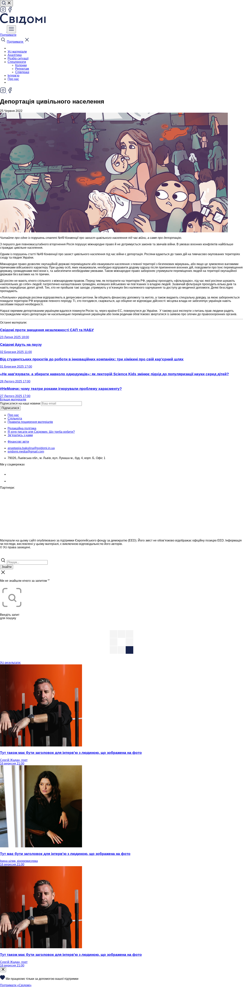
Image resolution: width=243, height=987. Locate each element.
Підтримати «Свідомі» (16, 985)
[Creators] (7, 555)
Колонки (21, 65)
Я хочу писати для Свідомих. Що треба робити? (41, 431)
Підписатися (10, 408)
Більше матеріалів (13, 399)
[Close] (3, 969)
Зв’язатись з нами (20, 435)
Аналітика (15, 55)
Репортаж (22, 68)
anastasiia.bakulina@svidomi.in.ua (31, 448)
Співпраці (22, 72)
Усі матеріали (17, 51)
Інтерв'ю (13, 75)
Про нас (13, 79)
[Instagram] (3, 11)
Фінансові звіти (18, 441)
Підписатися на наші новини (20, 403)
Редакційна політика (22, 428)
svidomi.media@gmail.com (26, 451)
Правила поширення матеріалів (30, 421)
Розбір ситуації (18, 58)
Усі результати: (10, 662)
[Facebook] (10, 11)
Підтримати (8, 34)
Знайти (7, 566)
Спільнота (15, 418)
